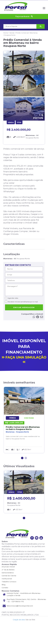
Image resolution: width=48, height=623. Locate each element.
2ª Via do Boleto (8, 570)
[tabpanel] (24, 420)
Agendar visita (13, 298)
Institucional (7, 579)
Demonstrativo (8, 573)
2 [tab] (26, 458)
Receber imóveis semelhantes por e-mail (23, 302)
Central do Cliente (9, 576)
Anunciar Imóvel (8, 567)
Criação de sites (19, 620)
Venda (11, 33)
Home (5, 33)
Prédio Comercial (22, 33)
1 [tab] (22, 458)
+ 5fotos (38, 116)
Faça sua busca (22, 16)
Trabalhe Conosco (9, 582)
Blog (3, 585)
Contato (5, 588)
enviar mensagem (24, 307)
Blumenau (34, 33)
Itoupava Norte (9, 35)
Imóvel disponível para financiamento (24, 348)
